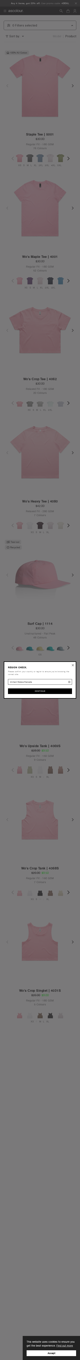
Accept (51, 1353)
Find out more (64, 1345)
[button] (73, 665)
